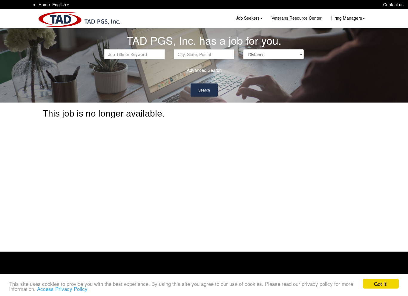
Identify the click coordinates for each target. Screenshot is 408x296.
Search (204, 89)
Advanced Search (204, 70)
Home (44, 4)
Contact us (393, 4)
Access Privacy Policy (62, 288)
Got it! (381, 283)
